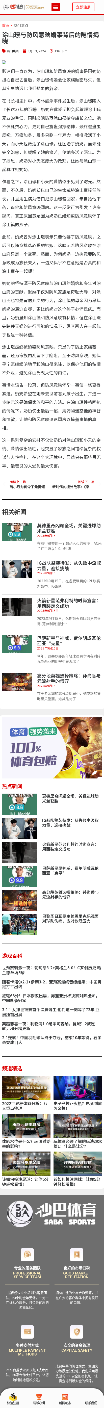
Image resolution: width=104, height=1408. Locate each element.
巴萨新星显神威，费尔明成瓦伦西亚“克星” (69, 641)
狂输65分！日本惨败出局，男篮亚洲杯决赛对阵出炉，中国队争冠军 (50, 998)
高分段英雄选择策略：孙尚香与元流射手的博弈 (69, 678)
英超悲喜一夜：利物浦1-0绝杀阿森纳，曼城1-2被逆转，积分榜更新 (48, 1026)
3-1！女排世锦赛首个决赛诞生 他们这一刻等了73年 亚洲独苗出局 (50, 1011)
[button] (55, 7)
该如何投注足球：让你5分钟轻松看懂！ (25, 1181)
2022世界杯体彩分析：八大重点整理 (24, 1105)
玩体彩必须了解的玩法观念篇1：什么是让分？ (78, 1143)
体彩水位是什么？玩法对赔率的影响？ (26, 1143)
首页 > (7, 25)
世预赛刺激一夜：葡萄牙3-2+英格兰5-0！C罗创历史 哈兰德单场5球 (51, 969)
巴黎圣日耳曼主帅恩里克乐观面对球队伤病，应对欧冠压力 (70, 918)
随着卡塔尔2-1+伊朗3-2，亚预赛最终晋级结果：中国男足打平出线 (51, 984)
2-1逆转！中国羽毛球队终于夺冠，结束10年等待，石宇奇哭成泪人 (51, 1039)
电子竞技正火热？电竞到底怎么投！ (78, 1105)
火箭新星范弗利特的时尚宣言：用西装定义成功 (69, 603)
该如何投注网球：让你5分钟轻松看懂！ (77, 1181)
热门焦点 (21, 25)
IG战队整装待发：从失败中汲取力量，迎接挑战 (69, 565)
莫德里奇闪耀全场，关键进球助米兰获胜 (69, 528)
